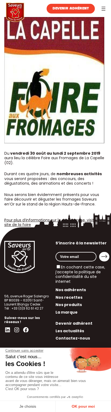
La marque (67, 312)
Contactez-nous (73, 338)
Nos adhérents (71, 290)
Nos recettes (69, 297)
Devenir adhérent (71, 8)
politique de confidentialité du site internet (78, 276)
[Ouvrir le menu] (103, 8)
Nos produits (69, 304)
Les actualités (70, 331)
